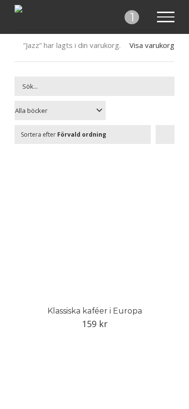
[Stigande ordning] (165, 134)
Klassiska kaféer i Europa (94, 310)
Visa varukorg (151, 45)
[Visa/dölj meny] (166, 17)
